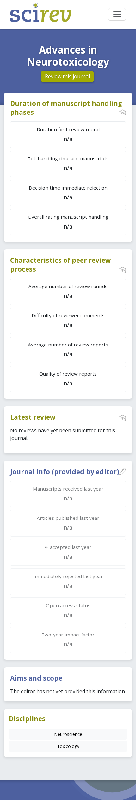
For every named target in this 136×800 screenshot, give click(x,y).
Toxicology (68, 746)
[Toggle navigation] (117, 14)
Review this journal (67, 76)
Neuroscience (68, 734)
